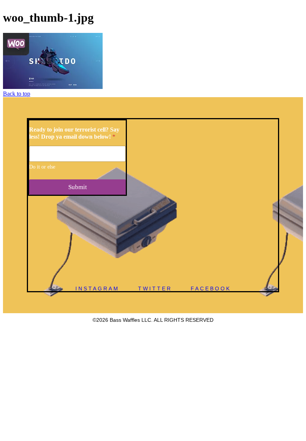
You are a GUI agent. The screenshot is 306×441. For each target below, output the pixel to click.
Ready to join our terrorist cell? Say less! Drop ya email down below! (74, 133)
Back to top (16, 93)
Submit (77, 187)
